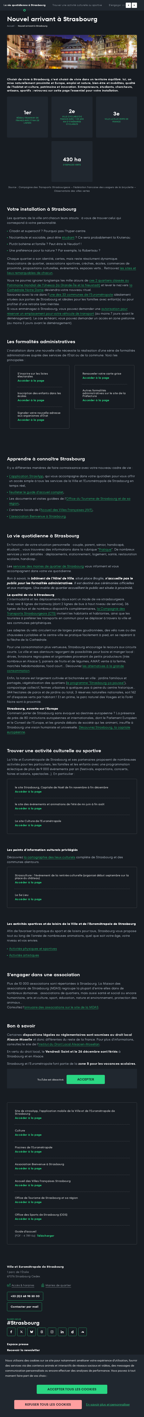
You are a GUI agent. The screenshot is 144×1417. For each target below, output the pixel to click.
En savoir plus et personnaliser (108, 1404)
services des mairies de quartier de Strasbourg (48, 566)
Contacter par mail (24, 1307)
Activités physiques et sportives (33, 948)
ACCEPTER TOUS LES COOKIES (71, 1389)
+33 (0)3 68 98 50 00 (25, 1296)
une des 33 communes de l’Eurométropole (81, 294)
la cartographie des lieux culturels (49, 857)
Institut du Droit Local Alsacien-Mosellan (68, 1044)
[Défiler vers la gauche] (128, 5)
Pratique (105, 549)
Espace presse (17, 1344)
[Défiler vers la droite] (134, 5)
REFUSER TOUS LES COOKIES (48, 1404)
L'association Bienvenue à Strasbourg (37, 516)
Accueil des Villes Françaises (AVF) (67, 510)
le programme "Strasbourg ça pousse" (96, 683)
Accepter (85, 1079)
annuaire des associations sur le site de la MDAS (61, 1007)
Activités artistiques (24, 955)
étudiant (68, 237)
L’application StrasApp (26, 476)
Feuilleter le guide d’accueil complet (36, 492)
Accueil (10, 26)
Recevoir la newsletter (23, 1350)
